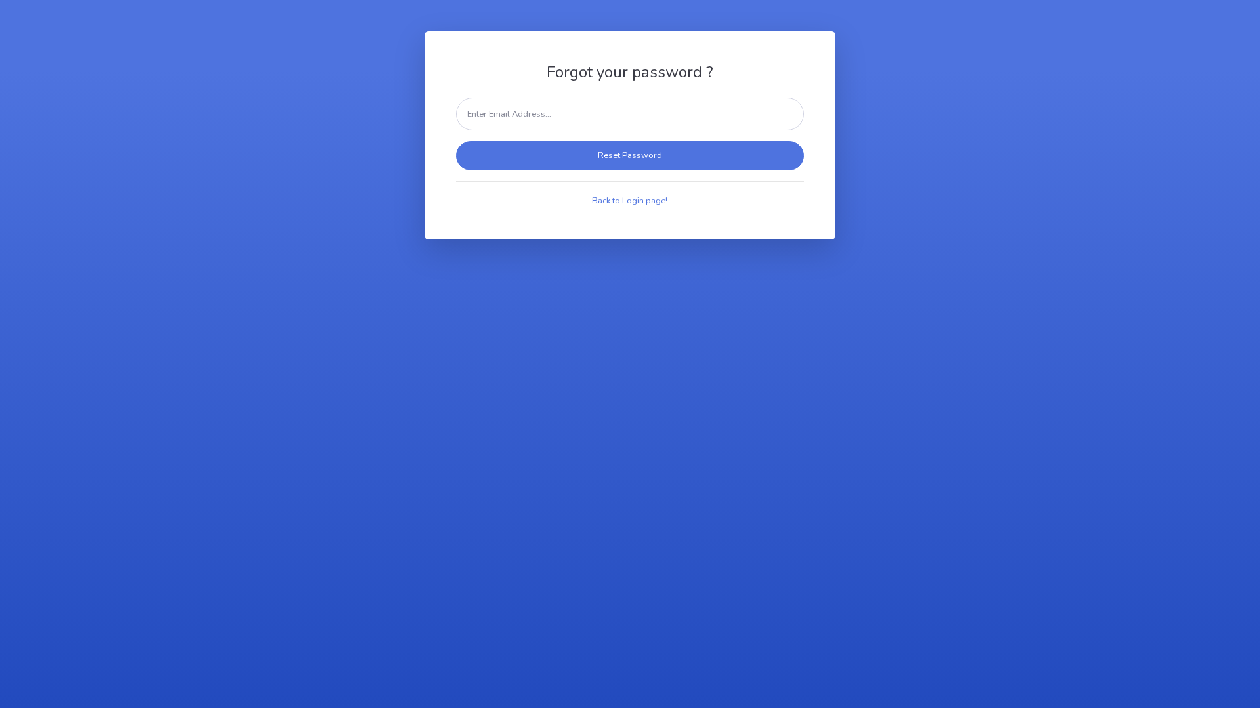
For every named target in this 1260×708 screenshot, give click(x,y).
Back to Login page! (629, 200)
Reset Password (630, 155)
